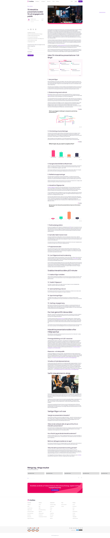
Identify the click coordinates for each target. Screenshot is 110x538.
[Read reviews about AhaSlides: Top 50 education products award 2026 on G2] (37, 530)
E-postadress (30, 51)
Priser (54, 1)
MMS (70, 227)
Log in (76, 1)
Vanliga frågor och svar (31, 41)
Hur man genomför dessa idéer (33, 37)
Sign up (80, 1)
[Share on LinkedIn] (31, 29)
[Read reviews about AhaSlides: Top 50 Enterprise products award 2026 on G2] (29, 530)
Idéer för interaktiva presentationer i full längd (35, 33)
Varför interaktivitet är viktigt (32, 40)
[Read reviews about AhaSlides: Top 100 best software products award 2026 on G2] (33, 530)
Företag (57, 1)
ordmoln (49, 95)
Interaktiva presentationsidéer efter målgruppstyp (36, 38)
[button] (38, 1)
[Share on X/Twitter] (33, 29)
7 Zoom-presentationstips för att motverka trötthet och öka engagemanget (66, 369)
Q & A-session (75, 258)
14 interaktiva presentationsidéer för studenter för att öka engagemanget (64, 357)
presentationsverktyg (61, 318)
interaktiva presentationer (61, 45)
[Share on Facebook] (35, 29)
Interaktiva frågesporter (52, 187)
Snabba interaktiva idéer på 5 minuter (34, 35)
